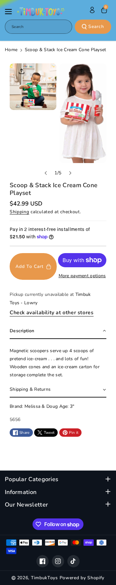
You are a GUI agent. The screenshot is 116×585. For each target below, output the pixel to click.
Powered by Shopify (82, 578)
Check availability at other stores (51, 312)
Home (11, 50)
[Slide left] (46, 173)
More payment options (82, 276)
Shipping (19, 212)
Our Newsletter (26, 504)
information (20, 492)
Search (96, 26)
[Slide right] (70, 173)
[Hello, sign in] (92, 10)
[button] (10, 11)
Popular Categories (31, 479)
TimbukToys (44, 578)
